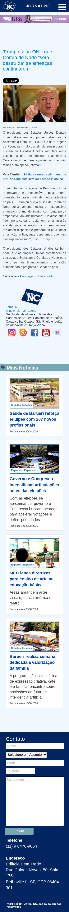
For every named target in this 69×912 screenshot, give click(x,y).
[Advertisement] (34, 35)
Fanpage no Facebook (36, 276)
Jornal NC (13, 307)
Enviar (19, 831)
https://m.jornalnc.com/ (21, 310)
